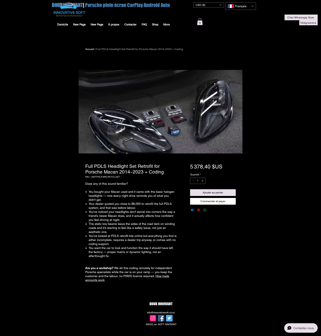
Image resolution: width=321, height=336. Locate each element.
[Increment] (203, 181)
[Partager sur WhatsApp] (205, 210)
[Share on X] (211, 210)
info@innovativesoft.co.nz (161, 312)
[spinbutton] (198, 181)
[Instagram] (153, 318)
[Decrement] (193, 181)
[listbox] (208, 5)
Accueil (89, 49)
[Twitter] (169, 318)
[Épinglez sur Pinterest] (199, 210)
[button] (208, 5)
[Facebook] (161, 318)
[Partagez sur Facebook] (192, 210)
